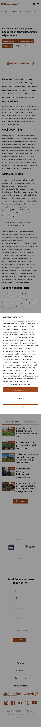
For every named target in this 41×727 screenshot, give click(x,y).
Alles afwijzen (20, 407)
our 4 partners (14, 321)
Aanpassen (20, 398)
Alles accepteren (20, 390)
